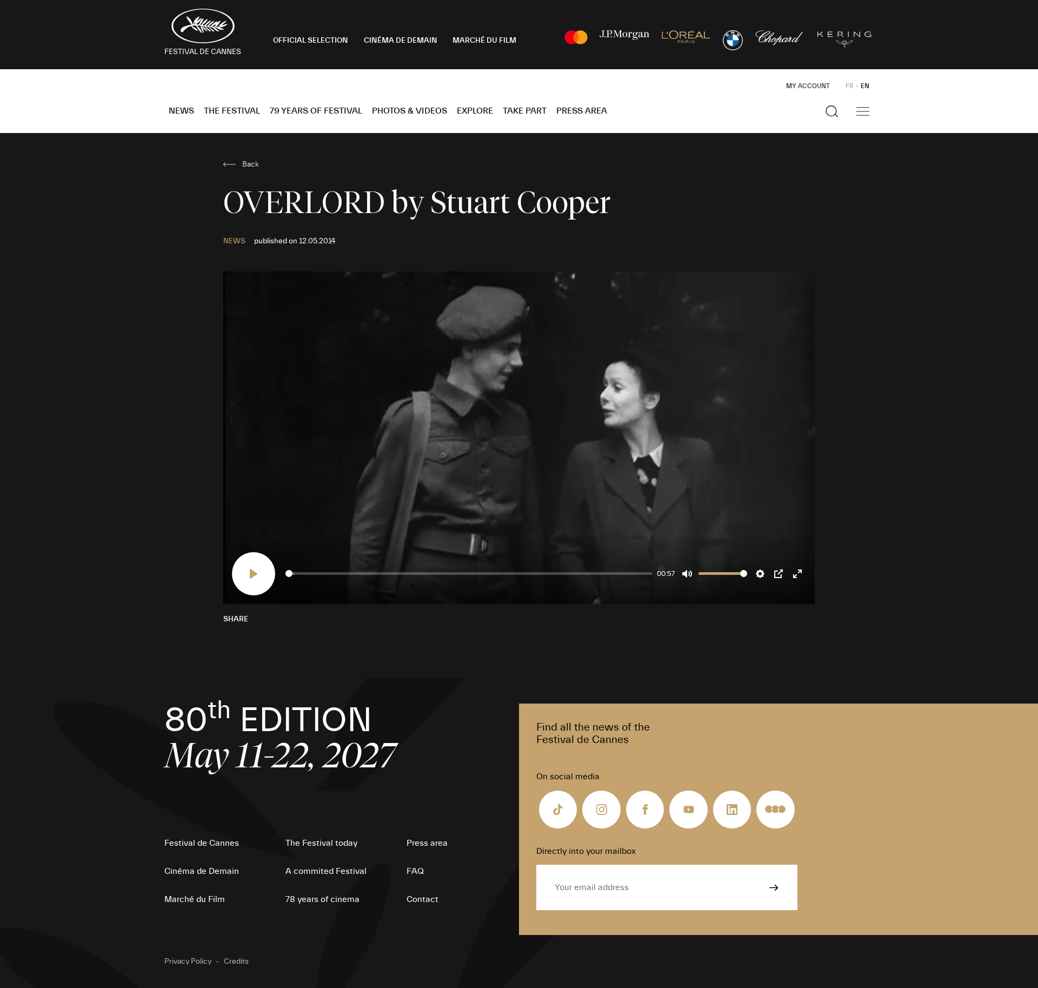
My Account (808, 86)
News (181, 111)
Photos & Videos (409, 111)
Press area (581, 111)
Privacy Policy (187, 961)
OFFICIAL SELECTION (310, 40)
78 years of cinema (322, 899)
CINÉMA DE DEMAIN (400, 40)
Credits (236, 961)
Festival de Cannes (201, 843)
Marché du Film (194, 899)
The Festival (232, 111)
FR (850, 86)
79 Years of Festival (316, 111)
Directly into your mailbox (586, 851)
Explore (475, 111)
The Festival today (321, 843)
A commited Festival (326, 871)
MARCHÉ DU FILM (484, 40)
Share (235, 619)
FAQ (415, 871)
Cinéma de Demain (201, 871)
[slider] (469, 573)
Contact (422, 899)
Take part (525, 111)
